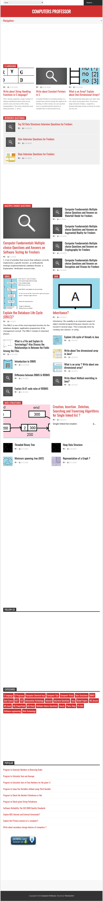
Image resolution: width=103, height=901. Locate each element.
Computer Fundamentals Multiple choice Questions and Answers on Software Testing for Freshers (24, 247)
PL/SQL (80, 705)
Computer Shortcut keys (35, 695)
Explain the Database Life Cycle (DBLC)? (23, 314)
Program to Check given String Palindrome (20, 801)
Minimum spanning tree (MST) (29, 458)
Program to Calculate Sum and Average (18, 776)
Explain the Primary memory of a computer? (20, 820)
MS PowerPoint (19, 705)
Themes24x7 (69, 896)
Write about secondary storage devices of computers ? (25, 827)
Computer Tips (52, 695)
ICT (22, 700)
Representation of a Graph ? (76, 458)
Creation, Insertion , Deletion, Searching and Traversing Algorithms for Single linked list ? (76, 411)
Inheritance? (61, 312)
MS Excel (7, 705)
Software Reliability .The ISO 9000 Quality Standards (24, 808)
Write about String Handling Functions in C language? (17, 93)
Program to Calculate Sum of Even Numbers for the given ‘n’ (27, 782)
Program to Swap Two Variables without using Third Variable (27, 789)
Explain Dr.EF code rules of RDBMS (31, 388)
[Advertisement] (51, 45)
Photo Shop (71, 705)
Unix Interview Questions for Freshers (36, 139)
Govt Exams (8, 700)
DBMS (7, 276)
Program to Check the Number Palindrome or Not (22, 795)
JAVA (56, 276)
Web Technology (29, 711)
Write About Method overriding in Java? (80, 379)
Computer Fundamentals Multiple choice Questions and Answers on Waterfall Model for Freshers (81, 212)
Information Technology (34, 700)
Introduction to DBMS (25, 361)
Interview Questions (15, 118)
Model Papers (82, 700)
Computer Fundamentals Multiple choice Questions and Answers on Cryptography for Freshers (81, 246)
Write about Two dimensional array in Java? (81, 352)
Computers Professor (48, 896)
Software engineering (12, 711)
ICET (17, 700)
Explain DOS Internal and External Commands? (21, 814)
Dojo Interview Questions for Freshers (36, 154)
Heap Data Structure (72, 445)
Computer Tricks (66, 695)
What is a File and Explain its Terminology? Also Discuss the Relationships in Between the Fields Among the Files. (26, 346)
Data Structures (13, 403)
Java (73, 700)
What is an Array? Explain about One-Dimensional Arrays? (84, 93)
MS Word (30, 705)
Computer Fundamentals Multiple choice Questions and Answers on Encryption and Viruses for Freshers (82, 263)
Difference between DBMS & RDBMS (32, 375)
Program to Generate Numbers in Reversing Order (22, 769)
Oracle (62, 705)
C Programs (19, 695)
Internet (49, 700)
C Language (10, 66)
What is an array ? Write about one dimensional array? (81, 365)
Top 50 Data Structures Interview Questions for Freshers (45, 124)
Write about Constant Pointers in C (51, 93)
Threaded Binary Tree (25, 445)
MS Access (94, 700)
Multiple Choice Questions (18, 206)
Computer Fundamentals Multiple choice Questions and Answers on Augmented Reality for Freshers (81, 229)
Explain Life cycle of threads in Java (81, 337)
